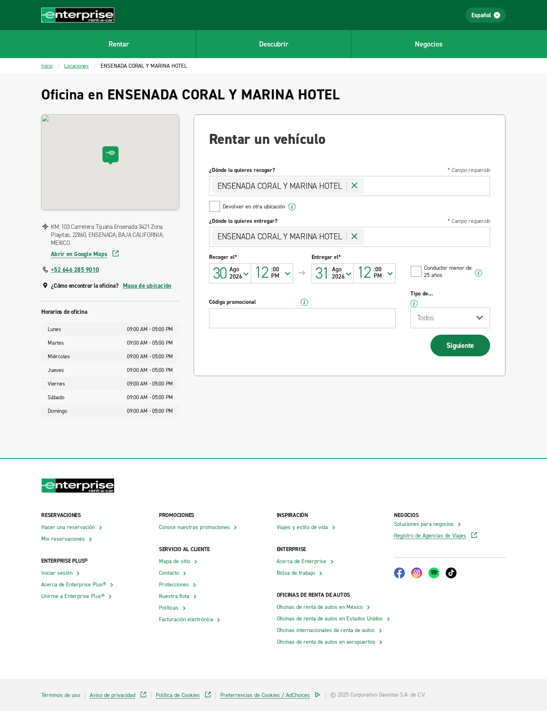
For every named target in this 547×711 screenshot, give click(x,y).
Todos (425, 317)
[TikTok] (451, 573)
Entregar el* (326, 257)
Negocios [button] (428, 43)
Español (481, 15)
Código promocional (232, 301)
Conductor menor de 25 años (448, 271)
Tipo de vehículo (420, 293)
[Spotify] (433, 573)
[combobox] (272, 273)
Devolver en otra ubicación (254, 206)
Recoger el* (223, 257)
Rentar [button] (119, 43)
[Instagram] (416, 573)
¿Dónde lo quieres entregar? (243, 220)
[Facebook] (399, 573)
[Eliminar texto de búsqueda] (354, 186)
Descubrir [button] (273, 43)
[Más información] (292, 207)
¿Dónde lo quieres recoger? (242, 170)
